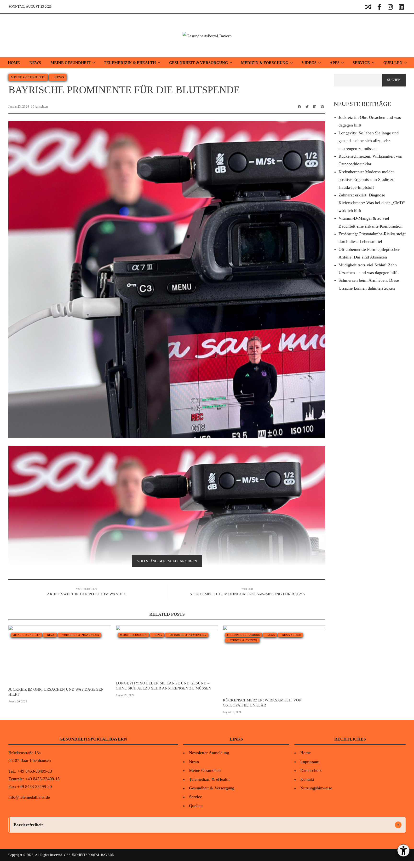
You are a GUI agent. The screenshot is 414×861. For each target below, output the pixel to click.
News (35, 63)
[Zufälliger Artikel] (368, 6)
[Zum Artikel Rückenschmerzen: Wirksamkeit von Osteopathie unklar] (283, 660)
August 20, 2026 (17, 701)
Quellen (392, 63)
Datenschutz (311, 770)
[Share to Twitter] (307, 106)
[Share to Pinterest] (322, 106)
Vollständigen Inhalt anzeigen (167, 561)
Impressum (309, 761)
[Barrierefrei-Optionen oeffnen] (403, 850)
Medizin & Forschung (264, 63)
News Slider (291, 635)
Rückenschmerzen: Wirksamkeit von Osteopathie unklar (262, 702)
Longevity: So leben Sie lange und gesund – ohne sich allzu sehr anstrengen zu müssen (163, 685)
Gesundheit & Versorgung (198, 63)
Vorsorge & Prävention (80, 635)
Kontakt (307, 779)
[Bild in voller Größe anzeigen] (51, 654)
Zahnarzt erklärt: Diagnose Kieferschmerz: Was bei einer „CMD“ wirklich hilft (372, 203)
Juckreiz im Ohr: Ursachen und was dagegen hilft (56, 691)
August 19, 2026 (232, 712)
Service (361, 63)
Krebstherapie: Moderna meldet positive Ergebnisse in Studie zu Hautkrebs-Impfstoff (366, 179)
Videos (309, 63)
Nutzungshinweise (316, 788)
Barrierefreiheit (28, 824)
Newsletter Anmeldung (209, 752)
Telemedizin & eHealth (130, 63)
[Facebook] (379, 6)
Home (14, 63)
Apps (334, 63)
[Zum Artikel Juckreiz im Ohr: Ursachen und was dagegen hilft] (68, 654)
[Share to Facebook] (299, 106)
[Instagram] (390, 6)
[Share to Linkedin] (315, 106)
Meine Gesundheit (71, 63)
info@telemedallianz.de (29, 797)
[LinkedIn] (401, 6)
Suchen (394, 80)
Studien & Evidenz (244, 640)
